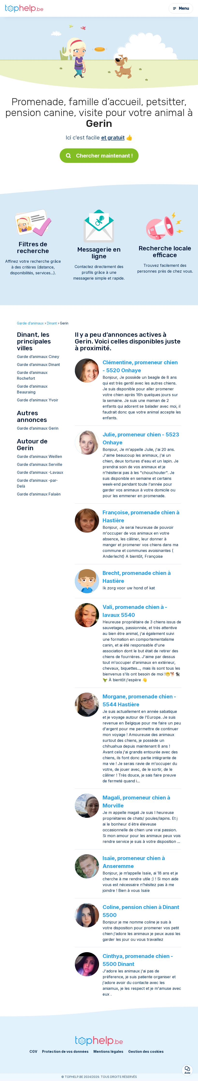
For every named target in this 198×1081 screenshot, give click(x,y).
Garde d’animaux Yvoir (37, 400)
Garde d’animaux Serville (39, 464)
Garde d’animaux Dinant (38, 364)
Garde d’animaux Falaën (39, 494)
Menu (184, 8)
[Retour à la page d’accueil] (24, 8)
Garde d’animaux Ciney (38, 356)
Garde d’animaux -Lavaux (40, 472)
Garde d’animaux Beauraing (32, 389)
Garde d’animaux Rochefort (32, 375)
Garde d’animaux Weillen (39, 456)
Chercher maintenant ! (104, 155)
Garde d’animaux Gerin (37, 428)
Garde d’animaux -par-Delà (37, 483)
